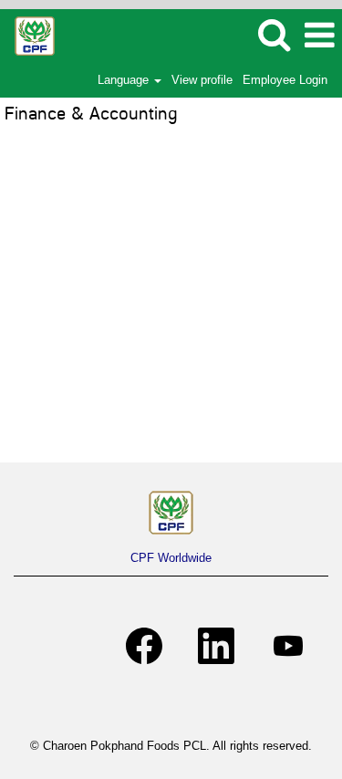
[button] (319, 35)
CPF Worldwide (171, 558)
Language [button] (125, 80)
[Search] (273, 34)
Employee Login (285, 80)
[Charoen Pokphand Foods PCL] (28, 34)
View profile (202, 80)
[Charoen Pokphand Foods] (171, 512)
